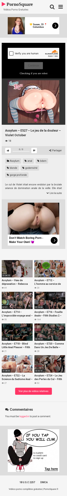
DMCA (44, 482)
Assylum (14, 161)
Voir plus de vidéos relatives (33, 391)
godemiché (31, 168)
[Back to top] (60, 489)
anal (29, 161)
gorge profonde (18, 175)
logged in (24, 416)
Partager (57, 150)
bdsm (43, 161)
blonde (13, 168)
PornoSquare (19, 4)
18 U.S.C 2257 (27, 482)
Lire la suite (55, 193)
